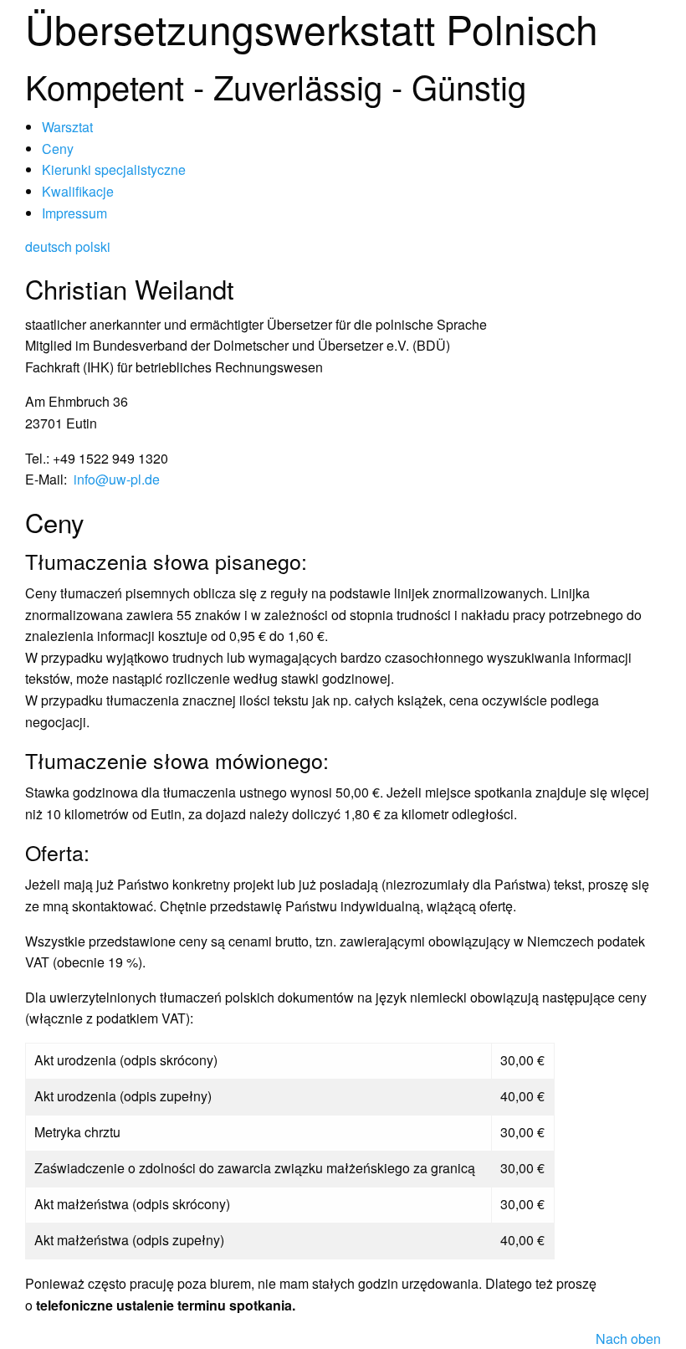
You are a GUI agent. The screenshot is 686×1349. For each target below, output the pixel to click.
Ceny (58, 148)
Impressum (74, 213)
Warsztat (67, 126)
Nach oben (628, 1338)
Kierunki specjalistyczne (114, 169)
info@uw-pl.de (117, 479)
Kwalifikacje (78, 191)
